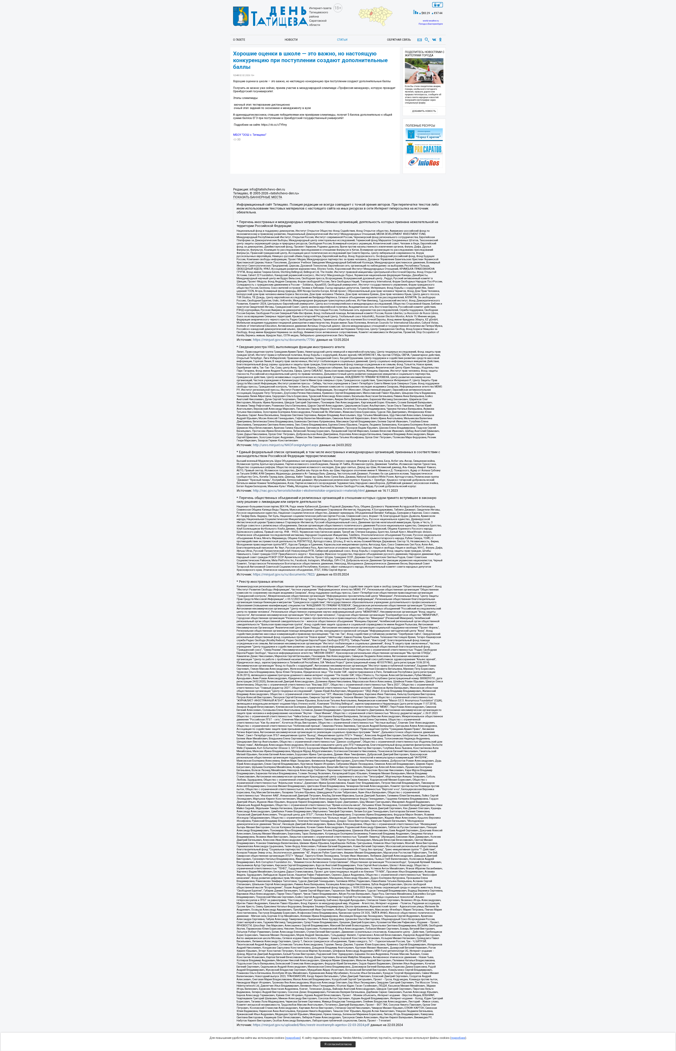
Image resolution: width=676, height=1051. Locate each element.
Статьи (342, 39)
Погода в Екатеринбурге (431, 24)
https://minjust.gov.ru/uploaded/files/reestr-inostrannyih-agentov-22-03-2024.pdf (311, 1025)
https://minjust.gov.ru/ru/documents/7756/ (284, 340)
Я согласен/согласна (338, 1044)
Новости (291, 39)
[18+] (282, 18)
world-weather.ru (431, 21)
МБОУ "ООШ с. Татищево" (249, 134)
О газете (239, 39)
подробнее (293, 1038)
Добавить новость (424, 111)
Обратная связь (399, 39)
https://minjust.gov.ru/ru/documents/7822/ (284, 574)
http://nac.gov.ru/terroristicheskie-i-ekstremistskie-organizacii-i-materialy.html (309, 491)
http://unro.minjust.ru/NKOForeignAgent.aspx (285, 445)
